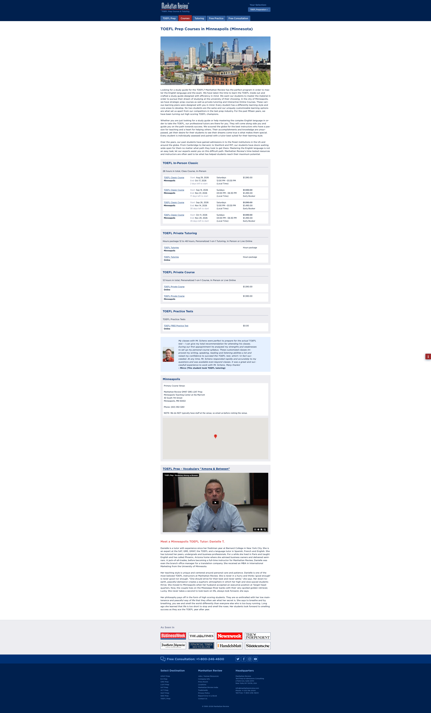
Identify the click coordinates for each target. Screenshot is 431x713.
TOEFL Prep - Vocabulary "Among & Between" (196, 468)
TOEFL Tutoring (171, 247)
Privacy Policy (204, 693)
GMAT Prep (165, 676)
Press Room (203, 682)
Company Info (204, 679)
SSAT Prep (165, 693)
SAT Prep (164, 687)
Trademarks (203, 690)
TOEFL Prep (169, 18)
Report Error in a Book (207, 696)
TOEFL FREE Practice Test (176, 326)
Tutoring (199, 18)
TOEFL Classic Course (174, 177)
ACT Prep (164, 690)
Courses (185, 18)
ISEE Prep (165, 696)
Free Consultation (238, 18)
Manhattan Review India (208, 687)
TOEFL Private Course (174, 286)
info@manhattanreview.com (247, 688)
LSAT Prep (165, 684)
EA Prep (164, 679)
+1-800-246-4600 (210, 659)
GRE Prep (165, 682)
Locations (202, 684)
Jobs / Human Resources (208, 676)
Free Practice (216, 18)
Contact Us (202, 699)
